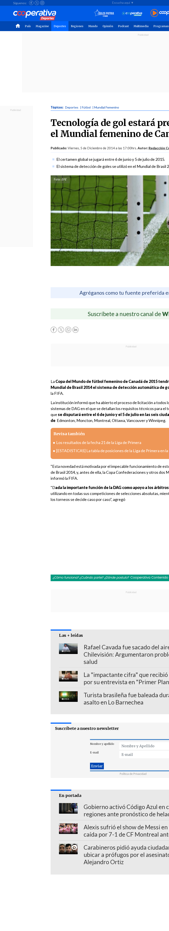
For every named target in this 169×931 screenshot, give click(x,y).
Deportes (60, 26)
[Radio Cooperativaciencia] (132, 13)
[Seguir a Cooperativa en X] (37, 3)
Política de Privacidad (133, 774)
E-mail (94, 752)
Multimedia (141, 26)
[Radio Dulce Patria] (104, 13)
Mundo (93, 26)
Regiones (77, 26)
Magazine (42, 26)
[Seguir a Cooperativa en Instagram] (42, 3)
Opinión (108, 26)
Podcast (123, 26)
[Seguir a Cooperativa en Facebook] (31, 3)
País (28, 26)
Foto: (57, 179)
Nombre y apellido (102, 744)
